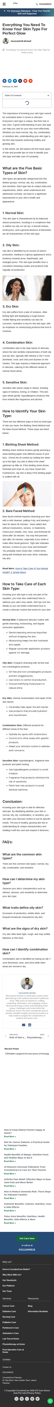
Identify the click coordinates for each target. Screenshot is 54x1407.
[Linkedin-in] (16, 1399)
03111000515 (27, 1249)
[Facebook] (22, 1399)
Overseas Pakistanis (21, 11)
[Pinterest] (32, 1399)
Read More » (10, 1136)
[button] (5, 81)
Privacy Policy (34, 1393)
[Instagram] (27, 1399)
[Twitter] (38, 1399)
